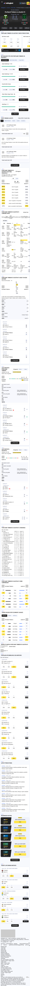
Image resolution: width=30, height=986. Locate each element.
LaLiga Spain (9, 902)
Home (20, 369)
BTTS (5, 176)
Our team (4, 944)
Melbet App (3, 950)
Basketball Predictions (6, 956)
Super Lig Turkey (4, 966)
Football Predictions (5, 954)
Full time (3, 220)
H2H (17, 178)
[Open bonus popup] (28, 3)
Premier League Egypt (6, 972)
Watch (20, 28)
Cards (11, 176)
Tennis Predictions (5, 957)
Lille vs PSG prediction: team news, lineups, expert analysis (15, 791)
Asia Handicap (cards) (11, 217)
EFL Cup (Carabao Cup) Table (7, 959)
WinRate (2, 974)
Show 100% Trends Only (23, 118)
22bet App (3, 949)
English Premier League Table (7, 960)
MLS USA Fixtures (4, 657)
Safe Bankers (5, 60)
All (13, 178)
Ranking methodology (17, 944)
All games (15, 369)
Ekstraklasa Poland (5, 970)
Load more (15, 165)
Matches (4, 615)
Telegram (23, 3)
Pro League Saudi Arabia (12, 868)
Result (3, 217)
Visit (20, 822)
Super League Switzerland (7, 971)
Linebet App (3, 951)
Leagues (3, 965)
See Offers (22, 69)
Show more (15, 360)
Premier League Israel (6, 967)
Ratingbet (3, 7)
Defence (15, 615)
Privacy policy (26, 944)
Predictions (4, 28)
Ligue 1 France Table (5, 963)
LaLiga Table (3, 961)
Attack (9, 615)
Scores (8, 7)
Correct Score (22, 217)
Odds (11, 28)
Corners (8, 176)
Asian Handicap (7, 217)
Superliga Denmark (11, 891)
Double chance (26, 217)
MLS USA (13, 7)
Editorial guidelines (11, 944)
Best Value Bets (13, 60)
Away (25, 369)
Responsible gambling (22, 944)
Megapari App (4, 952)
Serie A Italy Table (5, 964)
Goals (3, 176)
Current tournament (17, 372)
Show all (16, 113)
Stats (16, 28)
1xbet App (3, 947)
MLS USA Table (5, 529)
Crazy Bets (21, 60)
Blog (2, 976)
